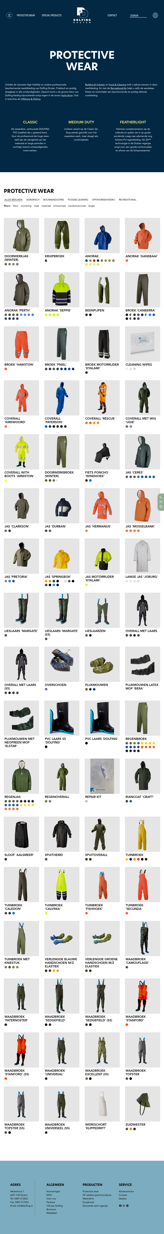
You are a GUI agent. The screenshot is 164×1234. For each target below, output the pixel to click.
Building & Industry (95, 84)
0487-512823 (21, 1198)
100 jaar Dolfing (55, 1205)
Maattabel (12, 44)
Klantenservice (15, 21)
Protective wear (26, 15)
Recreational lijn (118, 88)
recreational (127, 199)
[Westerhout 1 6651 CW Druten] (161, 506)
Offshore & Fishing (30, 99)
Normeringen (13, 26)
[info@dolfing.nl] (161, 502)
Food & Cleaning (117, 84)
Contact (112, 15)
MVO (8, 30)
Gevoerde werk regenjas (95, 1205)
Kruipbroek (88, 1202)
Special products (51, 15)
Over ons (11, 35)
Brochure (11, 39)
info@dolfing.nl (25, 1205)
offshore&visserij (103, 199)
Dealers (123, 1198)
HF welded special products (97, 1195)
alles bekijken (13, 199)
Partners (51, 1202)
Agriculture (67, 95)
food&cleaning (78, 199)
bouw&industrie (53, 199)
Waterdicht (88, 1198)
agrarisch (32, 199)
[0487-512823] (161, 497)
